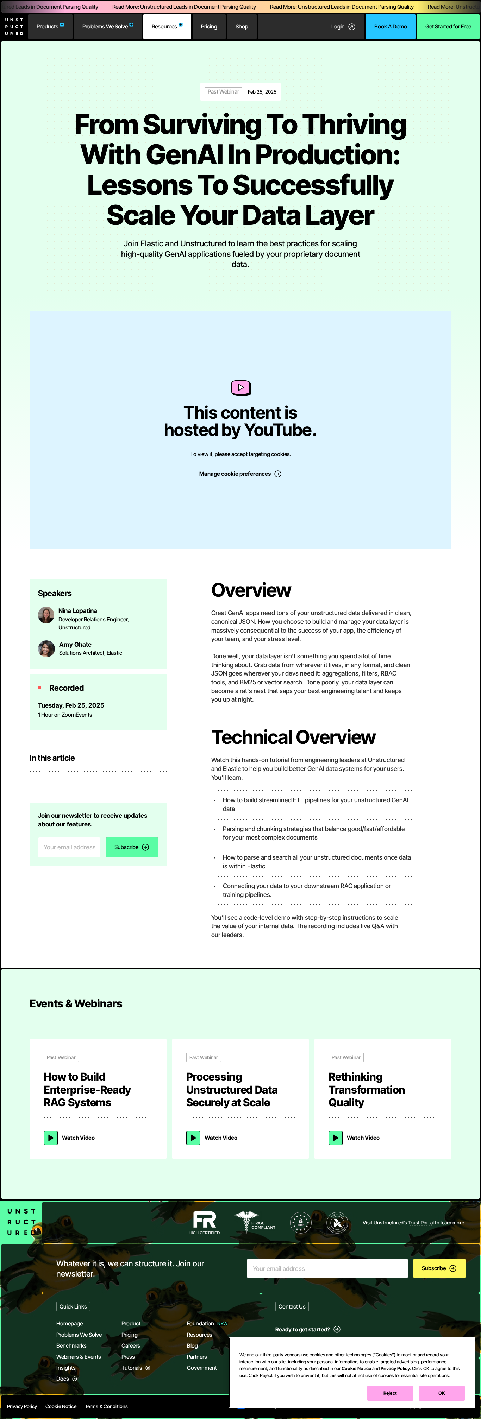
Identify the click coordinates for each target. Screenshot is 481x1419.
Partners (197, 1357)
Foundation (200, 1323)
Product (130, 1323)
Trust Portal (421, 1222)
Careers (130, 1345)
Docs (62, 1378)
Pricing (209, 26)
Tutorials (131, 1367)
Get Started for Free (448, 26)
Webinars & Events (78, 1357)
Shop (242, 26)
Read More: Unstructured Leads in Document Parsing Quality (175, 7)
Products (47, 26)
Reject (390, 1393)
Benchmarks (71, 1345)
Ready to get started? (302, 1329)
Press (128, 1357)
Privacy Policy (395, 1368)
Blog (192, 1345)
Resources (164, 26)
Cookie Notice (356, 1368)
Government (202, 1367)
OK (441, 1393)
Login (338, 26)
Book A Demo (390, 26)
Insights (66, 1367)
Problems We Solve (105, 26)
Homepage (69, 1323)
